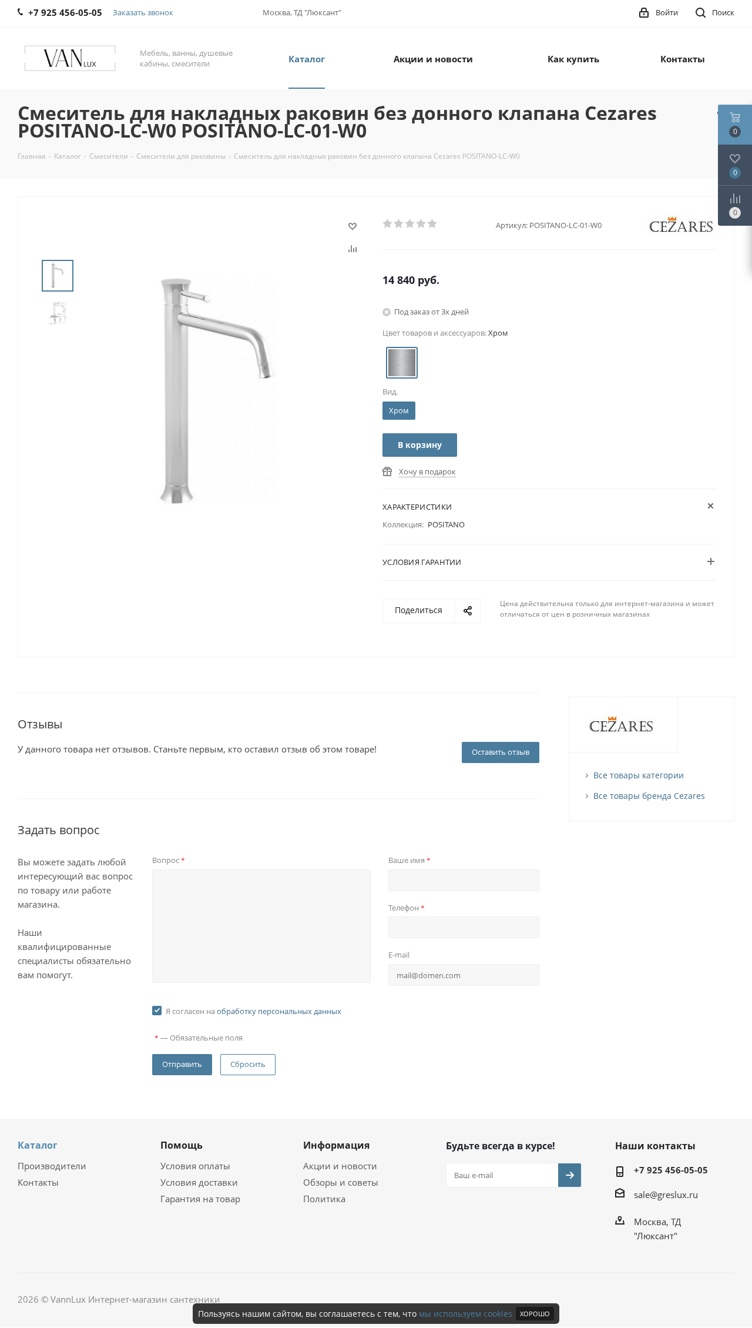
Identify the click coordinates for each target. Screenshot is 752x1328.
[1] (388, 224)
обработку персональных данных (279, 1011)
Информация (336, 1145)
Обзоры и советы (340, 1182)
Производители (52, 1166)
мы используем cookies (465, 1313)
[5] (432, 224)
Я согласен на (253, 1011)
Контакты (38, 1182)
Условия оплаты (195, 1166)
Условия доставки (199, 1182)
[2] (399, 224)
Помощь (181, 1145)
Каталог (38, 1145)
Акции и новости (340, 1166)
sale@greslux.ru (666, 1194)
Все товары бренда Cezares (649, 795)
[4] (421, 224)
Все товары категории (638, 775)
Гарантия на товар (200, 1199)
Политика (324, 1199)
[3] (410, 224)
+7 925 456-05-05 (671, 1170)
